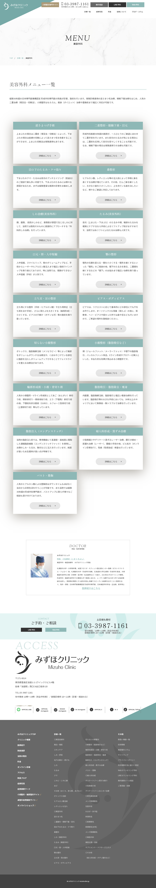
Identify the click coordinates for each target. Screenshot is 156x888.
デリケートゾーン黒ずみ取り (96, 780)
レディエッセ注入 (61, 806)
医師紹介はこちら (91, 588)
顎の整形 (57, 852)
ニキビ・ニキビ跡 (61, 780)
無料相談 (99, 4)
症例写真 (99, 12)
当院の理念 (22, 756)
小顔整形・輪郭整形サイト (28, 794)
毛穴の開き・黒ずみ (61, 760)
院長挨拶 (21, 750)
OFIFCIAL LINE (26, 709)
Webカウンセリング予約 (127, 770)
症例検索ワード (23, 789)
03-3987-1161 (106, 625)
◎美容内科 (89, 837)
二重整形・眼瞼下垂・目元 (64, 821)
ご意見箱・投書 (124, 785)
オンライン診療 (23, 767)
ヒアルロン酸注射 (61, 801)
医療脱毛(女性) (91, 827)
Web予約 (135, 4)
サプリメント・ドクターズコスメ (98, 847)
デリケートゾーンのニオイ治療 (97, 791)
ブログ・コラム (137, 12)
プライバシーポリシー (126, 760)
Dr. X (116, 709)
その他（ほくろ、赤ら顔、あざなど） (68, 791)
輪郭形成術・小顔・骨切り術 (96, 750)
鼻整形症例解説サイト (26, 800)
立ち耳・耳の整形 (61, 857)
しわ (55, 765)
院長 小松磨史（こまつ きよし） (71, 558)
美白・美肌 (58, 744)
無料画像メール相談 (125, 780)
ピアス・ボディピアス (62, 863)
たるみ (56, 770)
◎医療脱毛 (89, 821)
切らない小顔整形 (92, 739)
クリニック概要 (23, 739)
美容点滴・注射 (91, 842)
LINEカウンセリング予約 (127, 775)
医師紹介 (21, 745)
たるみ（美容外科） (61, 842)
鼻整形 (56, 832)
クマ (55, 775)
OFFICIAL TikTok (134, 709)
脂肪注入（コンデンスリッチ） (97, 760)
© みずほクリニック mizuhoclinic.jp (78, 881)
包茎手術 (88, 806)
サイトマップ (123, 755)
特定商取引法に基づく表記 (128, 765)
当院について (121, 12)
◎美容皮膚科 (59, 739)
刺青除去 (88, 816)
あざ (55, 785)
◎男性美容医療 (91, 796)
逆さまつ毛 (58, 816)
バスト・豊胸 (90, 770)
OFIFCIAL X (98, 709)
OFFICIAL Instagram (44, 710)
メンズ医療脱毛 (91, 801)
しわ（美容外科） (61, 837)
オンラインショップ (25, 805)
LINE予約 (117, 4)
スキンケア (58, 750)
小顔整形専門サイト (50, 4)
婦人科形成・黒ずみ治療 (94, 765)
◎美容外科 (58, 811)
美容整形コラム (124, 750)
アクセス (21, 772)
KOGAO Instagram (62, 710)
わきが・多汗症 (91, 811)
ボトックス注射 (60, 796)
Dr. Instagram (80, 709)
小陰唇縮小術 (90, 785)
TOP (11, 58)
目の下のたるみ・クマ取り (64, 827)
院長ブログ (22, 778)
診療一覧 (87, 12)
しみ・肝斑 (58, 755)
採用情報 (121, 744)
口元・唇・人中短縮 (61, 847)
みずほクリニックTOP (26, 734)
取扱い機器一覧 (124, 739)
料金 (109, 12)
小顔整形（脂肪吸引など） (95, 744)
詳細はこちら (45, 155)
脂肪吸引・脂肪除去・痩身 (95, 755)
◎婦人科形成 (90, 775)
